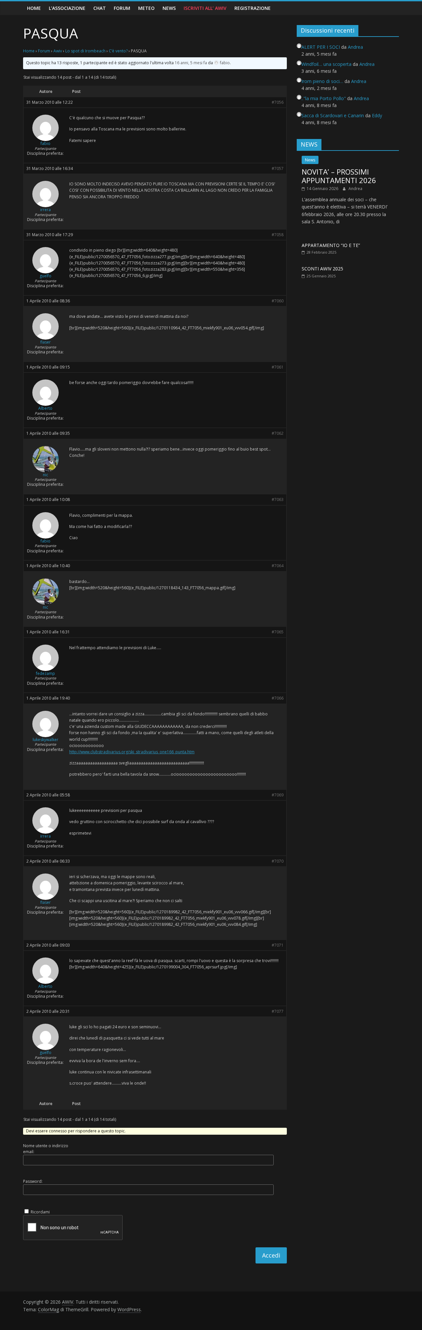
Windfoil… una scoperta (326, 64)
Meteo (146, 8)
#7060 (278, 301)
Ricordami (40, 1212)
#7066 (278, 698)
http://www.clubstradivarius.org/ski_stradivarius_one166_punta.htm (132, 752)
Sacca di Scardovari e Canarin (332, 115)
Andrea (355, 188)
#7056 (278, 102)
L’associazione (67, 8)
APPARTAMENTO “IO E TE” (331, 245)
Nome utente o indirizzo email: (45, 1148)
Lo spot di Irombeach (85, 51)
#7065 (278, 632)
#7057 (278, 168)
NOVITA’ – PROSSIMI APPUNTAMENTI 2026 (339, 176)
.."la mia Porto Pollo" (323, 98)
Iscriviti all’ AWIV (205, 8)
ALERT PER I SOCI (320, 47)
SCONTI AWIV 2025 (322, 268)
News (169, 8)
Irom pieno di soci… (322, 81)
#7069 (278, 795)
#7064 (278, 565)
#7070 (278, 861)
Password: (33, 1181)
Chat (99, 8)
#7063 (278, 499)
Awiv (57, 51)
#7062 (278, 433)
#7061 (278, 367)
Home (34, 8)
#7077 (278, 1011)
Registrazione (252, 8)
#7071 (278, 945)
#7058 (278, 234)
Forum (122, 8)
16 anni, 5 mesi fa (191, 63)
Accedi (271, 1255)
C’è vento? (118, 51)
